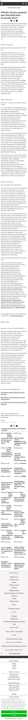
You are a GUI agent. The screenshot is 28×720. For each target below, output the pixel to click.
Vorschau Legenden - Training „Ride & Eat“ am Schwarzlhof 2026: (20, 457)
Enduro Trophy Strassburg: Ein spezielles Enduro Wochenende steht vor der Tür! (20, 550)
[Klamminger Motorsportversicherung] (14, 621)
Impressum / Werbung (14, 696)
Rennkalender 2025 (14, 676)
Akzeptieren (14, 712)
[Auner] (14, 582)
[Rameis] (14, 587)
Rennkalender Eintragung (14, 685)
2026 (14, 674)
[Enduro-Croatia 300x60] (14, 579)
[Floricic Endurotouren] (14, 585)
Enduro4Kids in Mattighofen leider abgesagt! (7, 525)
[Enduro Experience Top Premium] (14, 593)
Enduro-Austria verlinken (14, 688)
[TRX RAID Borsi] (14, 624)
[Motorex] (14, 596)
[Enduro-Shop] (14, 601)
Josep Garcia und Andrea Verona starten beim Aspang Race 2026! (7, 486)
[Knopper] (14, 616)
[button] (11, 21)
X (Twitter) (14, 665)
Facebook (14, 663)
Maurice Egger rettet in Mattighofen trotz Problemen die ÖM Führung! (20, 441)
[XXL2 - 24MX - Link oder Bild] (14, 631)
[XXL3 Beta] (14, 639)
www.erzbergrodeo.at (17, 316)
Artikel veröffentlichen (14, 687)
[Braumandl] (14, 618)
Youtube (14, 666)
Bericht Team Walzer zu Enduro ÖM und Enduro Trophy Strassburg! (7, 497)
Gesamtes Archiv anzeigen (14, 679)
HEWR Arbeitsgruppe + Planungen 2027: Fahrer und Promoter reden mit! (20, 482)
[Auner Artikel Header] (14, 7)
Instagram (14, 668)
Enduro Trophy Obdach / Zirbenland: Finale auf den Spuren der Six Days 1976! (7, 438)
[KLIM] (14, 598)
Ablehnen (14, 715)
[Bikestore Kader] (14, 590)
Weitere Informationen (10, 718)
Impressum (20, 718)
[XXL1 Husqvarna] (14, 608)
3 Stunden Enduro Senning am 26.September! (6, 468)
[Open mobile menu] (2, 4)
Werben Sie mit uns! (14, 690)
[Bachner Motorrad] (14, 577)
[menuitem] (26, 4)
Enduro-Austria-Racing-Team (14, 677)
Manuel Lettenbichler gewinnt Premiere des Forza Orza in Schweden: (20, 468)
